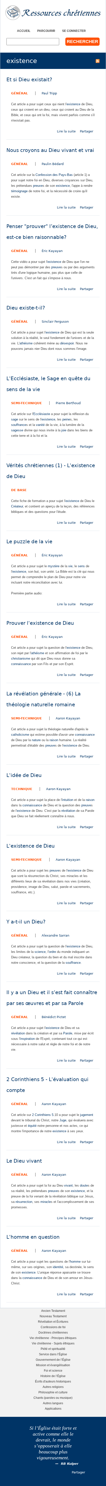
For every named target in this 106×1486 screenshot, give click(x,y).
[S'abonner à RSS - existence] (98, 60)
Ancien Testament (53, 1310)
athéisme (26, 343)
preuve (38, 186)
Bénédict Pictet (54, 1017)
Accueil (23, 30)
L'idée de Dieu (24, 775)
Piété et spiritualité (53, 1348)
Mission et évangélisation (53, 1365)
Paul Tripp (49, 93)
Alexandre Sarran (55, 935)
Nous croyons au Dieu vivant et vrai (50, 150)
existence (73, 104)
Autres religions (53, 1386)
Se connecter (74, 30)
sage (14, 419)
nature (36, 740)
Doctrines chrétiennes (53, 1332)
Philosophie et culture (53, 1392)
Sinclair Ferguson (55, 321)
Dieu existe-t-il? (25, 308)
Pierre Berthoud (68, 403)
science (40, 952)
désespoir (67, 343)
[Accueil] (53, 12)
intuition (67, 800)
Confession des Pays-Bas (54, 175)
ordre (52, 952)
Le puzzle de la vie (29, 541)
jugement (86, 1115)
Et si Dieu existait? (29, 80)
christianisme (20, 658)
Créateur (17, 506)
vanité (40, 425)
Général (19, 93)
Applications (53, 1408)
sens (81, 566)
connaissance (21, 664)
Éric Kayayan (52, 251)
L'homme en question (33, 1237)
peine (66, 419)
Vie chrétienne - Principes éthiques (53, 1337)
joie (63, 430)
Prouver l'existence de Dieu (40, 623)
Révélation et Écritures (53, 1321)
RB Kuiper (69, 1463)
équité (32, 1126)
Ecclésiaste (41, 414)
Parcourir (46, 30)
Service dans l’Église (53, 1354)
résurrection (24, 1202)
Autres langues (53, 1403)
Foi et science (53, 1370)
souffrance (18, 425)
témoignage (19, 191)
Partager (86, 131)
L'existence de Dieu (30, 846)
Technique (21, 789)
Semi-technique (26, 403)
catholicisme (20, 734)
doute (84, 1185)
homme (75, 1261)
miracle (45, 1202)
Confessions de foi (53, 1327)
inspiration (27, 1039)
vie (70, 566)
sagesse (17, 430)
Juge (62, 1120)
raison (54, 740)
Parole (67, 1033)
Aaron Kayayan (68, 718)
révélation (68, 811)
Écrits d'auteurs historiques (53, 1381)
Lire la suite (66, 131)
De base (19, 490)
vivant (68, 1185)
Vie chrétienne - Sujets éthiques (53, 1343)
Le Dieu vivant (24, 1161)
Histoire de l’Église (53, 1376)
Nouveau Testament (53, 1316)
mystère (53, 566)
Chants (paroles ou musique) (53, 1397)
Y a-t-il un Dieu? (26, 922)
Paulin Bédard (53, 164)
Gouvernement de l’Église (53, 1359)
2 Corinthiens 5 (42, 1115)
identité (58, 1267)
